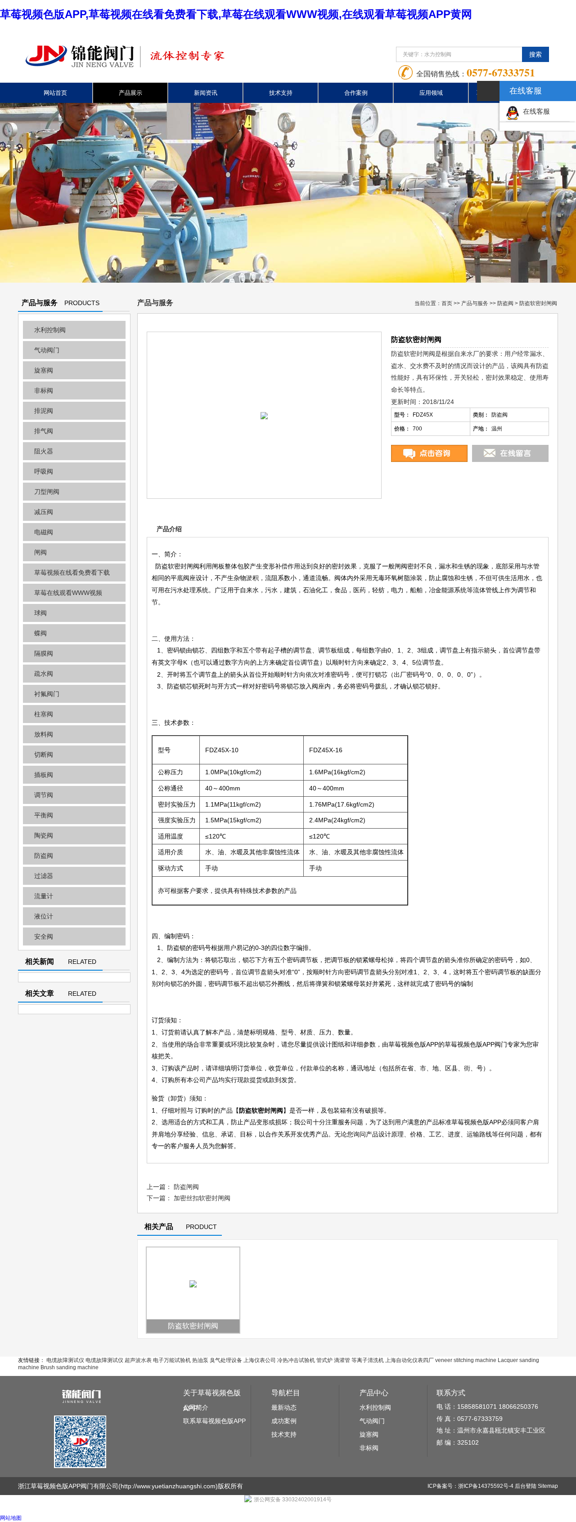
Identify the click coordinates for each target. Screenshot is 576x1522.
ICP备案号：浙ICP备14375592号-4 (470, 1486)
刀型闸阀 (46, 491)
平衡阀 (43, 815)
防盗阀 (43, 855)
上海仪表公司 (259, 1360)
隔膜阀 (43, 653)
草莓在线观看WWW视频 (68, 592)
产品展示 (130, 92)
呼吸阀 (43, 471)
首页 (446, 303)
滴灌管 (342, 1360)
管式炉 (324, 1360)
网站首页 (55, 92)
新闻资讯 (205, 92)
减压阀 (43, 511)
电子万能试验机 (172, 1360)
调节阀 (43, 795)
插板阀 (43, 774)
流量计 (43, 896)
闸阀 (40, 552)
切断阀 (43, 754)
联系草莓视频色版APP (214, 1420)
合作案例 (356, 92)
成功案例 (284, 1420)
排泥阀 (43, 410)
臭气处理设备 (226, 1360)
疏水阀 (43, 673)
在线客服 (534, 111)
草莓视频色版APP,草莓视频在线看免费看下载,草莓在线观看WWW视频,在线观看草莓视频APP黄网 (236, 14)
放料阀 (43, 734)
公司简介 (195, 1407)
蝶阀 (40, 633)
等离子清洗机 (367, 1360)
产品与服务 (474, 303)
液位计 (43, 916)
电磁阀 (43, 532)
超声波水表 (138, 1360)
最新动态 (284, 1407)
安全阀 (43, 936)
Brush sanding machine (69, 1367)
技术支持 (280, 92)
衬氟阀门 (46, 693)
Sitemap (548, 1486)
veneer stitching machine (465, 1360)
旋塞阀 (43, 370)
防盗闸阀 (186, 1186)
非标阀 (43, 390)
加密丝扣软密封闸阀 (202, 1198)
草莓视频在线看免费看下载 (72, 572)
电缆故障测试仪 (65, 1360)
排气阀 (43, 431)
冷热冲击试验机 (296, 1360)
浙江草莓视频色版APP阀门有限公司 (68, 1486)
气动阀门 (46, 350)
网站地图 (11, 1518)
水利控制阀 (50, 329)
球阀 (40, 613)
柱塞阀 (43, 714)
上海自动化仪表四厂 (409, 1360)
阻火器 (43, 451)
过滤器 (43, 875)
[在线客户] (488, 91)
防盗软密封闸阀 (193, 1326)
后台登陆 (525, 1486)
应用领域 (431, 92)
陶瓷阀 (43, 835)
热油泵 (200, 1360)
